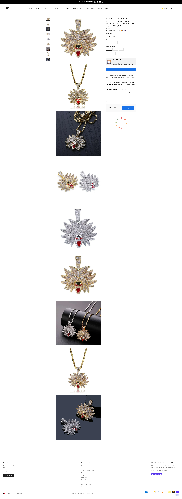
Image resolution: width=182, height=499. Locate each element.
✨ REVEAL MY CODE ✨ (105, 253)
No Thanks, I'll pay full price (105, 258)
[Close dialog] (116, 234)
